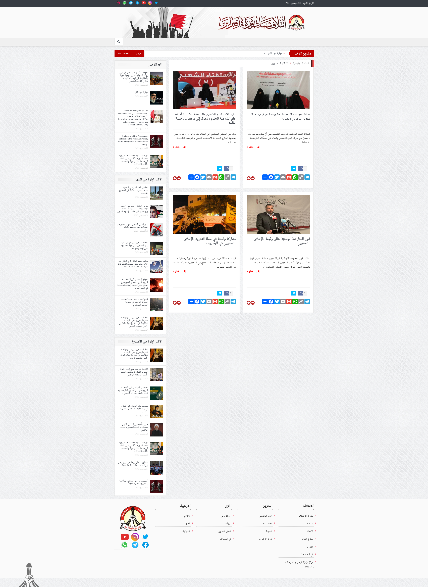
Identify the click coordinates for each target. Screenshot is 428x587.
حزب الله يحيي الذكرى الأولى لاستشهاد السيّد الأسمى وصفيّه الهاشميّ (134, 427)
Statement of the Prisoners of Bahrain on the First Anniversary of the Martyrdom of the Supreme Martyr (133, 140)
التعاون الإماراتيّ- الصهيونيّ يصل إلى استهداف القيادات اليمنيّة (133, 463)
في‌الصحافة (225, 539)
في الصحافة (307, 554)
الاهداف (309, 531)
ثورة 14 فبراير (265, 539)
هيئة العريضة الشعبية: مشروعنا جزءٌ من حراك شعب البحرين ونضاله (280, 117)
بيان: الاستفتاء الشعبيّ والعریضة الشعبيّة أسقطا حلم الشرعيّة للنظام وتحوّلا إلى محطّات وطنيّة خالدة (205, 119)
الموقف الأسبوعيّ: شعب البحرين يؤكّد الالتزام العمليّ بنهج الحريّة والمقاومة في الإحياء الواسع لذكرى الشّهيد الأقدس (133, 77)
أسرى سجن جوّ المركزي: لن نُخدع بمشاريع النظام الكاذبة (133, 482)
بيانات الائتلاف (306, 516)
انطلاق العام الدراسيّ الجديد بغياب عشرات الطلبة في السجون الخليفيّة (133, 190)
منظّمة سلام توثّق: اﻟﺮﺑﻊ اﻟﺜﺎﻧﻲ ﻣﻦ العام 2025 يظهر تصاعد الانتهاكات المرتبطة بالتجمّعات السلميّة (133, 264)
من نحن (309, 523)
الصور (187, 523)
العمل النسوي (224, 531)
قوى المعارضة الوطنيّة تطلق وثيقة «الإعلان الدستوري (282, 241)
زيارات (228, 523)
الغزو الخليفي (265, 516)
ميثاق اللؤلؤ (307, 539)
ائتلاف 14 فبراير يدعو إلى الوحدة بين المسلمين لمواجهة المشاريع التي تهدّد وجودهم (133, 246)
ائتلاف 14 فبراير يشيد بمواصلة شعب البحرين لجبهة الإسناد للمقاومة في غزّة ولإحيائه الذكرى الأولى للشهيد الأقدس (133, 322)
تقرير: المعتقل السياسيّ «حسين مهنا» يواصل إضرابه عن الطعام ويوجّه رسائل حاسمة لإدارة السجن (132, 209)
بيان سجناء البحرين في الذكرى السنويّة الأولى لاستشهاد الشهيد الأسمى (134, 409)
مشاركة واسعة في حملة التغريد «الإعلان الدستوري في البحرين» (210, 241)
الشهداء (268, 531)
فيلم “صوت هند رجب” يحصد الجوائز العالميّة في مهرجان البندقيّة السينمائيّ (134, 302)
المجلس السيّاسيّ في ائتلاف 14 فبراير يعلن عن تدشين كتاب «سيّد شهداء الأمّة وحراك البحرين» (133, 390)
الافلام (187, 516)
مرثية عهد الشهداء (273, 53)
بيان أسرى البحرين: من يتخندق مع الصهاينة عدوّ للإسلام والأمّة (132, 225)
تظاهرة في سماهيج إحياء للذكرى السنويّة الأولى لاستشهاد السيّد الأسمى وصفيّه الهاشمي (133, 372)
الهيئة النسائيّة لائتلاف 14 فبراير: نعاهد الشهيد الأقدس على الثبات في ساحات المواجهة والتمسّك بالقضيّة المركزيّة (133, 160)
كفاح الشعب (266, 523)
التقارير (309, 547)
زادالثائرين (226, 516)
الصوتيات (185, 531)
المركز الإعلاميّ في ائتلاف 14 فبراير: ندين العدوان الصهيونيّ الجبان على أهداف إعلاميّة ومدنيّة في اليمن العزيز (132, 283)
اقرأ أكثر (253, 147)
